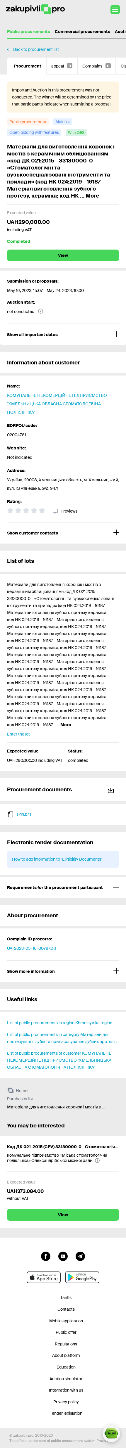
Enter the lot (18, 734)
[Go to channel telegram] (80, 1256)
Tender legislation (66, 1413)
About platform (66, 1355)
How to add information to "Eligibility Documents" (57, 859)
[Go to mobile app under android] (82, 1277)
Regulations (66, 1344)
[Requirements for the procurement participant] (63, 887)
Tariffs (65, 1297)
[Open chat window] (111, 1433)
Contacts (66, 1309)
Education (66, 1367)
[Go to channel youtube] (63, 1256)
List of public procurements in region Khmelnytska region (59, 1022)
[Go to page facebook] (45, 1256)
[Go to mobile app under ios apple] (44, 1277)
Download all (112, 789)
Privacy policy (66, 1401)
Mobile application (66, 1321)
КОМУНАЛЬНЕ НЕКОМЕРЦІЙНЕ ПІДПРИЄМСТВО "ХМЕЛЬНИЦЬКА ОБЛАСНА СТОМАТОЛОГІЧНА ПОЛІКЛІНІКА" (57, 404)
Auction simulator (66, 1378)
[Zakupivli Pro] (35, 9)
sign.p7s (23, 814)
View (63, 255)
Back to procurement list (36, 49)
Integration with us (66, 1390)
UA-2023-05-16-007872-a (32, 948)
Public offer (66, 1332)
